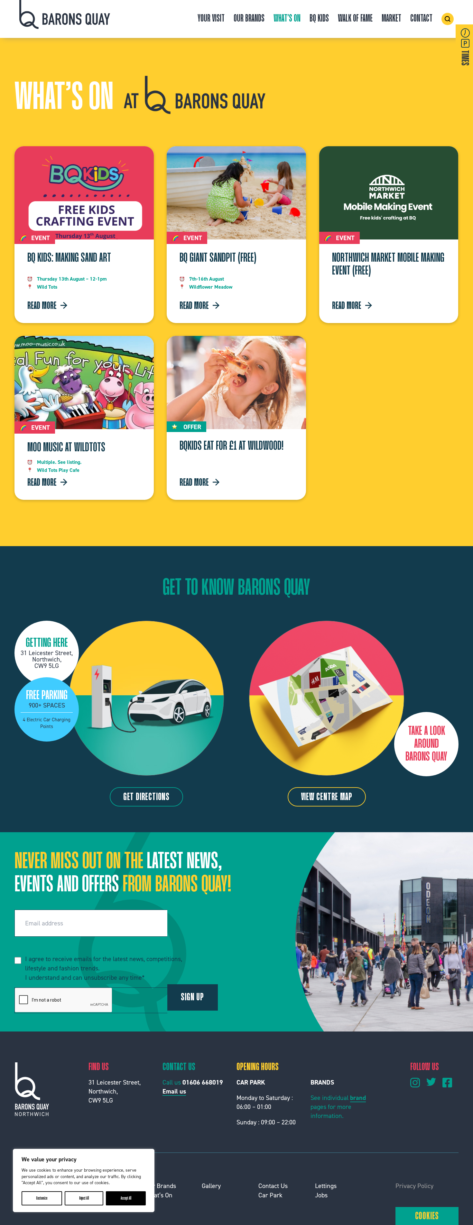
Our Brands (249, 19)
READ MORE (42, 306)
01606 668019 (202, 1082)
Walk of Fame (355, 19)
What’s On (287, 19)
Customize (41, 1198)
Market (391, 19)
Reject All (84, 1198)
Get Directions (146, 797)
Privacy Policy (414, 1186)
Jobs (321, 1195)
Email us (174, 1091)
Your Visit (211, 19)
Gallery (211, 1186)
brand (358, 1098)
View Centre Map (326, 797)
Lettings (326, 1186)
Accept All (126, 1198)
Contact (421, 19)
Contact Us (273, 1186)
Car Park (270, 1195)
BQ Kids (319, 19)
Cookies (427, 1216)
